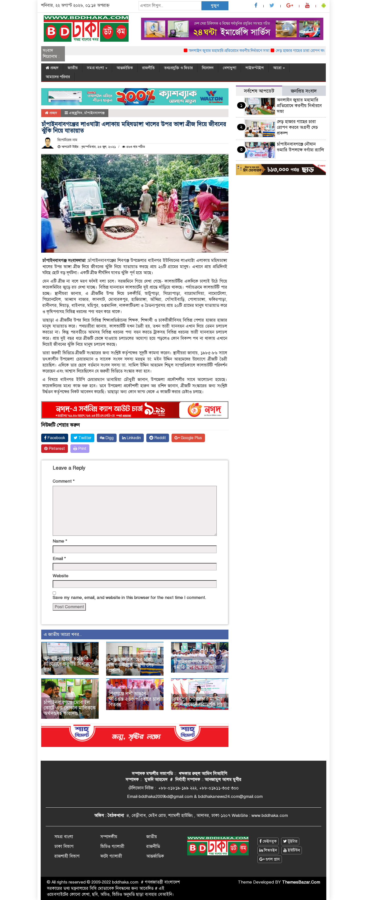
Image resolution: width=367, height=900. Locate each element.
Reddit (159, 437)
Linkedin (133, 437)
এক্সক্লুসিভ (75, 113)
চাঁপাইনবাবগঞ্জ (94, 113)
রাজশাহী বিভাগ (67, 856)
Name (60, 541)
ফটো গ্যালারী (111, 856)
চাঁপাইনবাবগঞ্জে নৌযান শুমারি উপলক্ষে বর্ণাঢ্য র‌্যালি (199, 664)
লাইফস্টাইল (254, 67)
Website (60, 575)
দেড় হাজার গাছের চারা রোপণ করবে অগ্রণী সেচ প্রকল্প (302, 50)
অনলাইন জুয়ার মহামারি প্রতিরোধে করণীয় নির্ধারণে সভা (215, 50)
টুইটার (292, 841)
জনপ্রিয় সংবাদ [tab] (304, 91)
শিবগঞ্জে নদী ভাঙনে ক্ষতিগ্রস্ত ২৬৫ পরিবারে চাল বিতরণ (134, 699)
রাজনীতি (148, 67)
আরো (277, 67)
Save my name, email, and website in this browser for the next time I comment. (129, 597)
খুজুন (215, 5)
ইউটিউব (293, 850)
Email (59, 558)
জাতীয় (73, 67)
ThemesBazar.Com (301, 882)
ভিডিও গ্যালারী (112, 846)
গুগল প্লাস (272, 859)
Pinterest (56, 448)
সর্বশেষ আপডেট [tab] (259, 91)
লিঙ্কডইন (270, 850)
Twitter (84, 437)
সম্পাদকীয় (108, 836)
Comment (64, 481)
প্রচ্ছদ (53, 67)
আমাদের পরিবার (58, 76)
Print (81, 448)
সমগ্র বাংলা (96, 67)
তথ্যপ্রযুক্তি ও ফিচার (178, 67)
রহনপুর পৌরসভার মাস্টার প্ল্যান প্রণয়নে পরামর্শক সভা (199, 702)
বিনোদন (207, 67)
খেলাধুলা (229, 67)
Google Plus (191, 437)
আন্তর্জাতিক (125, 67)
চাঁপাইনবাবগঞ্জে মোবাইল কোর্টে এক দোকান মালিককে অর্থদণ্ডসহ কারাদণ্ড (70, 708)
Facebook (55, 437)
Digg (109, 437)
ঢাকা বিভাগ (64, 846)
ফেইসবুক (269, 841)
